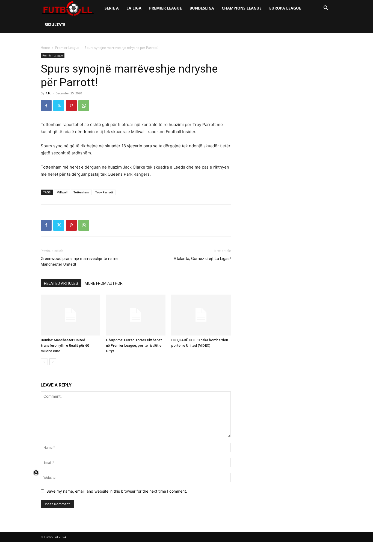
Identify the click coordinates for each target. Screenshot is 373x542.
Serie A (112, 8)
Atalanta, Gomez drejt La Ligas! (202, 258)
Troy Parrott (104, 192)
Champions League (242, 8)
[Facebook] (46, 105)
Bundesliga (202, 8)
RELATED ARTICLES (61, 283)
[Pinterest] (71, 105)
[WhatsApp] (83, 105)
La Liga (133, 8)
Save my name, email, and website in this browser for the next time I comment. (116, 491)
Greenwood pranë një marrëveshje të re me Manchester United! (80, 261)
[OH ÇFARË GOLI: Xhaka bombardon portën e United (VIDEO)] (201, 315)
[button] (325, 8)
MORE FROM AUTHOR (104, 283)
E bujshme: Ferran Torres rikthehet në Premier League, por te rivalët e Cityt (134, 345)
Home (45, 47)
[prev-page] (44, 361)
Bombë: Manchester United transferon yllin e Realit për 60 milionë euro (65, 345)
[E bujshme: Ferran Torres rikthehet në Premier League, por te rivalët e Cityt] (135, 315)
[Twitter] (58, 105)
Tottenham (81, 192)
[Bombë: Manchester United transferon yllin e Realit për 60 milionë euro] (70, 315)
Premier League (165, 8)
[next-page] (52, 361)
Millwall (62, 192)
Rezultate (55, 24)
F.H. (48, 93)
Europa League (285, 8)
